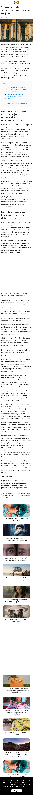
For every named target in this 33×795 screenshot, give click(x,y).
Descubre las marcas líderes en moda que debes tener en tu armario (15, 96)
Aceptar (16, 791)
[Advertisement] (16, 272)
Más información (24, 786)
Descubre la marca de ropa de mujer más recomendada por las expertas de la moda (15, 89)
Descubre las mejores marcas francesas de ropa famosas (8, 494)
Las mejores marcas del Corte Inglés (24, 494)
